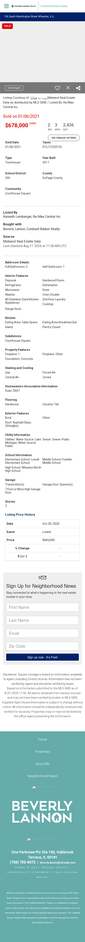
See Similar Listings (63, 138)
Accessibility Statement (29, 872)
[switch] (57, 88)
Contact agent (14, 88)
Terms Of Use (26, 868)
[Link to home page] (23, 6)
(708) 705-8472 (23, 862)
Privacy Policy (54, 868)
